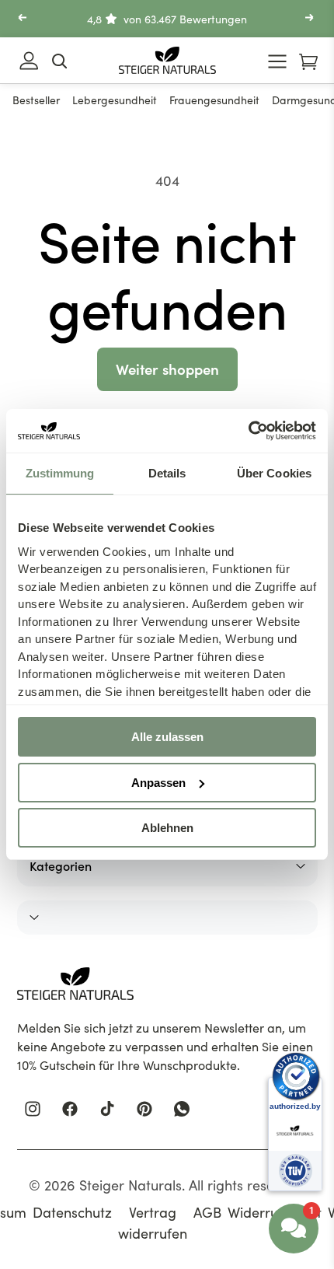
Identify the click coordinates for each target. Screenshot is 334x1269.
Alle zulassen (167, 736)
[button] (23, 19)
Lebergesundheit (114, 100)
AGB (207, 1212)
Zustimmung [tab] (60, 473)
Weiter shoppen (167, 368)
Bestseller (36, 100)
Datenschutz (72, 1212)
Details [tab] (167, 473)
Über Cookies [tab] (274, 473)
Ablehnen (167, 827)
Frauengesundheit (214, 100)
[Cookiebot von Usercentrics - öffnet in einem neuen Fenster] (248, 431)
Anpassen (158, 782)
